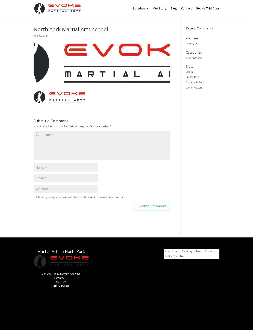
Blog (174, 8)
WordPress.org (194, 87)
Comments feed (195, 82)
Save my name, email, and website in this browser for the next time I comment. (82, 197)
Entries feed (192, 77)
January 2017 (193, 43)
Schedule (139, 8)
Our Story (159, 8)
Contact (186, 8)
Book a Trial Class (207, 8)
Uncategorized (194, 57)
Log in (189, 71)
